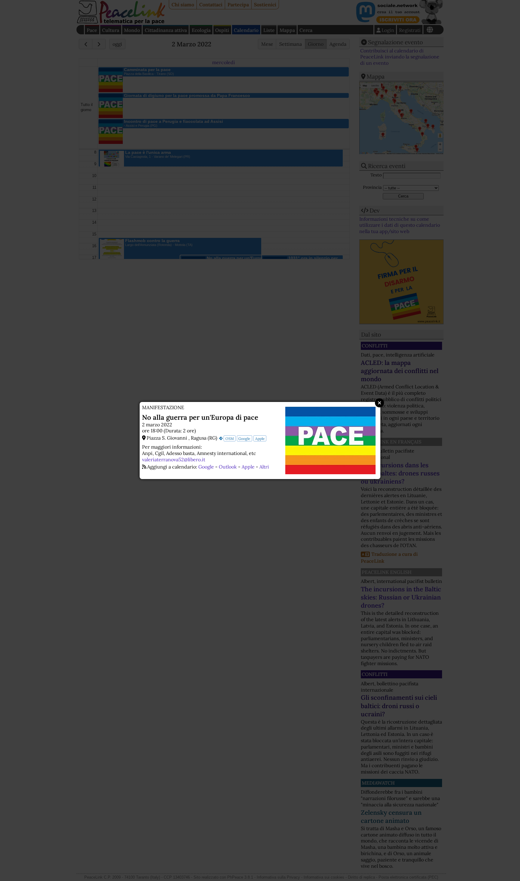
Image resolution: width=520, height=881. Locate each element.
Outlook (228, 467)
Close (379, 402)
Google (244, 438)
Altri (264, 467)
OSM (229, 438)
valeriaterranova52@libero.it (173, 459)
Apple (260, 438)
